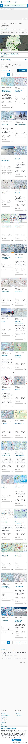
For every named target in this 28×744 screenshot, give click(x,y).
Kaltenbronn (18, 488)
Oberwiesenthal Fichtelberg (19, 522)
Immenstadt (5, 620)
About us (3, 722)
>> (25, 74)
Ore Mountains (9, 518)
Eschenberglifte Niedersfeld (6, 257)
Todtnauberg (5, 291)
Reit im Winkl (18, 257)
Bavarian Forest (9, 87)
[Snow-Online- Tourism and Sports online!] (2, 8)
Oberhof (17, 193)
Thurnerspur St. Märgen (6, 390)
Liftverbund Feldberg (18, 90)
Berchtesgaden (19, 423)
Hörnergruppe (19, 586)
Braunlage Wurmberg (18, 356)
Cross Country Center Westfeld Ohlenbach (19, 454)
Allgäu (20, 155)
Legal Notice (4, 713)
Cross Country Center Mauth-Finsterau (6, 454)
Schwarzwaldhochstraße (7, 227)
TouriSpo (17, 713)
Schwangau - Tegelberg (18, 620)
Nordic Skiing (4, 29)
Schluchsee (18, 291)
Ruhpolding (5, 124)
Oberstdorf (18, 159)
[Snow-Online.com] (6, 2)
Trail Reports (13, 29)
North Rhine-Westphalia (4, 255)
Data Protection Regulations (5, 717)
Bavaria (4, 32)
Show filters (23, 70)
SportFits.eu (18, 715)
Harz (23, 352)
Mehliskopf (5, 556)
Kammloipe (5, 522)
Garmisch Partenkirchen (5, 159)
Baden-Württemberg (14, 32)
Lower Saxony (18, 352)
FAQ (2, 724)
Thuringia (17, 189)
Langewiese (5, 423)
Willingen (4, 488)
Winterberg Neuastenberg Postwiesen (5, 586)
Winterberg (5, 355)
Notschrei (18, 227)
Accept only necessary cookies (19, 742)
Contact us (4, 720)
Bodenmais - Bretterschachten (6, 90)
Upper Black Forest (20, 124)
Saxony (3, 518)
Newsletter (4, 726)
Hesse (3, 484)
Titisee (3, 193)
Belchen (17, 389)
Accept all (16, 740)
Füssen (3, 321)
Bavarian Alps (8, 121)
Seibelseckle (18, 556)
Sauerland (9, 255)
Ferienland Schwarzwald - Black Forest (19, 322)
